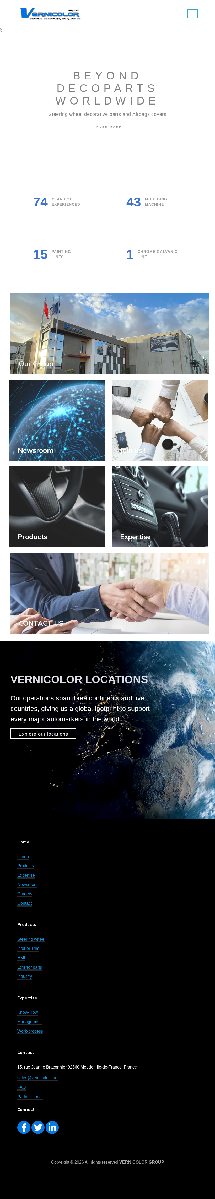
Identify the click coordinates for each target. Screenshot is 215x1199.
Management (29, 1022)
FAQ (21, 1087)
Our (36, 363)
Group (23, 856)
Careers (24, 894)
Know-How (27, 1012)
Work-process (30, 1031)
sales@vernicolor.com (37, 1078)
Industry (24, 976)
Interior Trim (28, 948)
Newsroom (27, 884)
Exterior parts (29, 967)
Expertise (135, 536)
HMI (21, 958)
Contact (24, 903)
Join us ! (133, 450)
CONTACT (41, 623)
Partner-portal (30, 1096)
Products (25, 866)
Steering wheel (31, 939)
